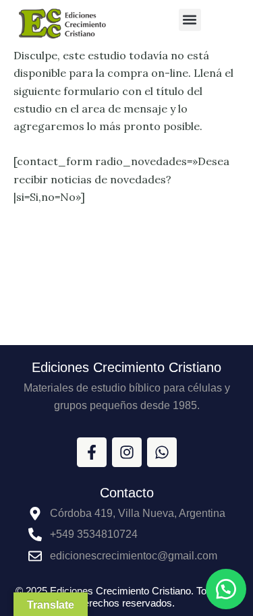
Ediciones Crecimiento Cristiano (126, 367)
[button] (190, 20)
